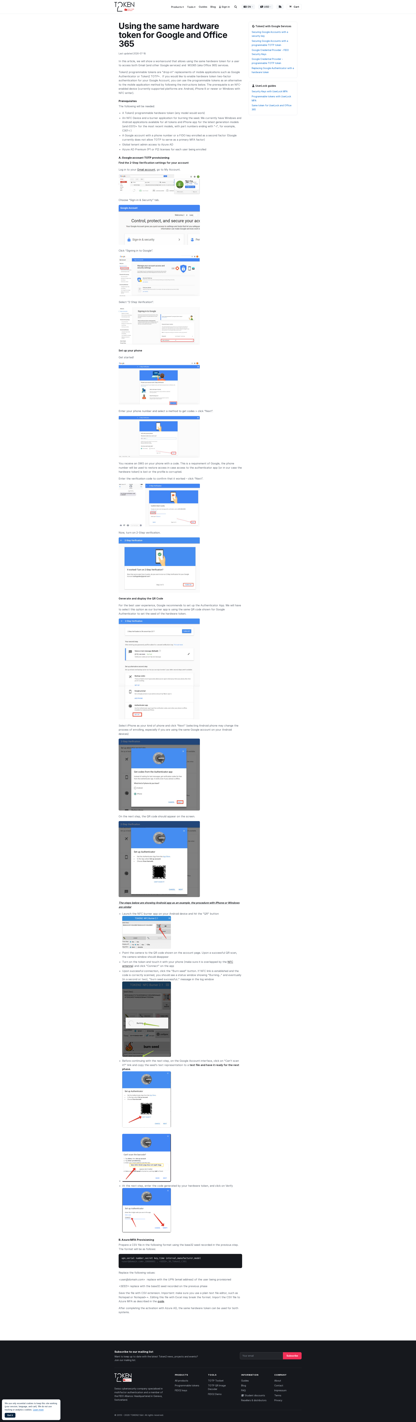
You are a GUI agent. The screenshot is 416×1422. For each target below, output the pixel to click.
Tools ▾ (191, 6)
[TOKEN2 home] (124, 7)
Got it (10, 1415)
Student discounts (254, 1395)
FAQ (243, 1390)
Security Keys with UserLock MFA (270, 91)
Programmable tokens (187, 1385)
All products (181, 1380)
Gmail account (146, 169)
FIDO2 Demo (215, 1394)
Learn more (38, 1409)
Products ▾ (177, 6)
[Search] (235, 7)
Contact (278, 1385)
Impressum (280, 1390)
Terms (277, 1395)
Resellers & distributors (253, 1400)
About (277, 1380)
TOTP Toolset (216, 1380)
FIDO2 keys (181, 1390)
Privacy (278, 1400)
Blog (213, 6)
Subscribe (292, 1355)
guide (161, 1301)
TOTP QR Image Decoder (217, 1387)
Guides (203, 6)
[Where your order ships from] (280, 7)
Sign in (226, 6)
